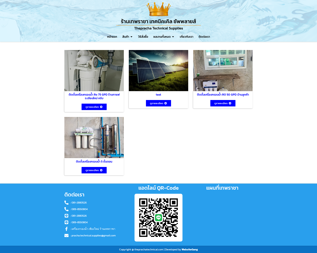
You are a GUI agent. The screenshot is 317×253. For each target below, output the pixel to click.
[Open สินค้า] (131, 36)
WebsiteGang (190, 249)
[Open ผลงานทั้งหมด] (173, 36)
